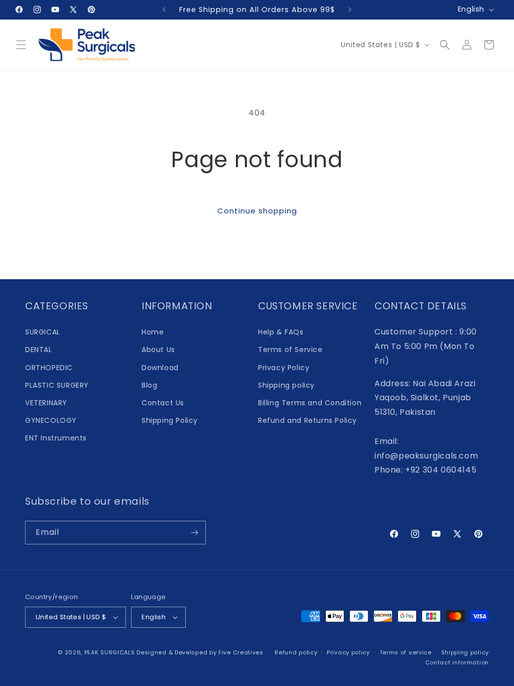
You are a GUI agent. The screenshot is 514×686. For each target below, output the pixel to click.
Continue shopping (257, 210)
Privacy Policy (283, 368)
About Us (158, 350)
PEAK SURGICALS (109, 652)
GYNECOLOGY (51, 420)
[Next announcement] (350, 9)
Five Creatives (242, 652)
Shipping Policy (170, 420)
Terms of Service (290, 350)
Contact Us (163, 403)
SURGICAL (42, 332)
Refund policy (296, 652)
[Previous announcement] (164, 9)
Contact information (457, 662)
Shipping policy (286, 385)
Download (160, 368)
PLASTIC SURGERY (57, 385)
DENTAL (38, 350)
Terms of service (405, 652)
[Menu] (21, 45)
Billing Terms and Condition (309, 403)
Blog (149, 385)
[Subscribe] (194, 532)
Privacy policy (348, 652)
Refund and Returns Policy (307, 420)
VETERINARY (46, 403)
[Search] (445, 45)
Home (153, 332)
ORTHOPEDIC (49, 368)
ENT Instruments (56, 438)
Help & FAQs (281, 332)
